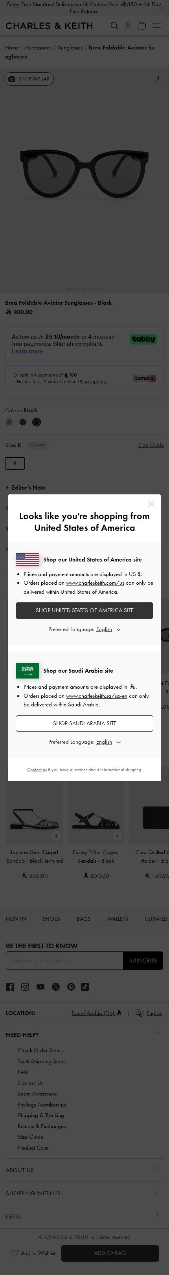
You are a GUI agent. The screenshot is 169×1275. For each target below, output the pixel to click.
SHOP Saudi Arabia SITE (84, 723)
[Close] (151, 504)
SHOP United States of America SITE (85, 610)
